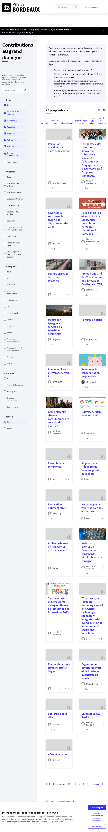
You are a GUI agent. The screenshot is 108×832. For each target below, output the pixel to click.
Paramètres (97, 826)
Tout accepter (97, 807)
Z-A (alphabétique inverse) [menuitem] (81, 120)
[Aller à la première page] (21, 7)
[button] (7, 100)
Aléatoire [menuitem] (45, 123)
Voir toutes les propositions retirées (61, 801)
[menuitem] (15, 90)
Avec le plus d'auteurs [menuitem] (102, 120)
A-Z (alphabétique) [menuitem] (67, 121)
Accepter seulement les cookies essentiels (97, 817)
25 (69, 784)
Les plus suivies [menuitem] (92, 120)
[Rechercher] (76, 7)
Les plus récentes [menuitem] (54, 121)
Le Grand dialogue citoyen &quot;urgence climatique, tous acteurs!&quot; (37, 29)
